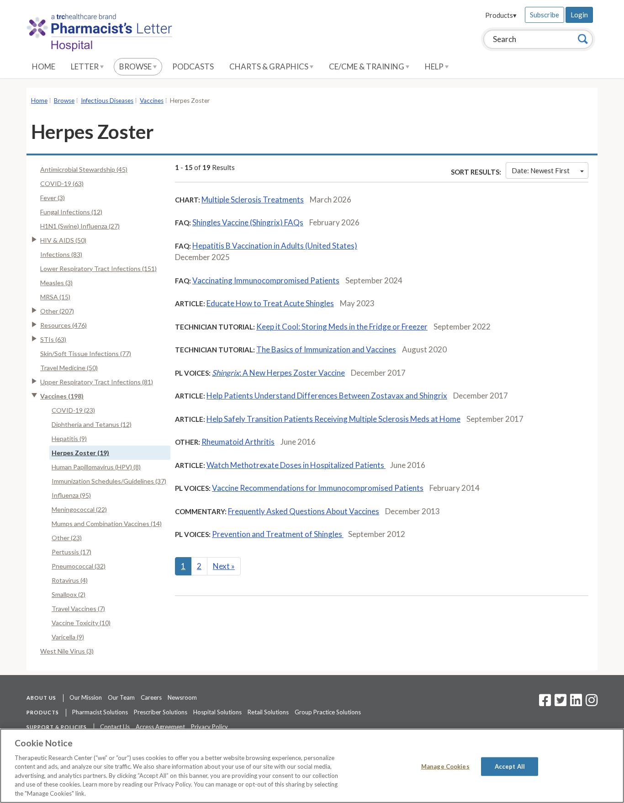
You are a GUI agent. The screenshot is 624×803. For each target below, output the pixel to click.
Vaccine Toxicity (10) (81, 623)
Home (43, 66)
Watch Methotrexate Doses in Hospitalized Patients (296, 465)
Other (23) (67, 538)
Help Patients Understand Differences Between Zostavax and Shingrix (326, 395)
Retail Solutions (268, 712)
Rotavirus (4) (70, 580)
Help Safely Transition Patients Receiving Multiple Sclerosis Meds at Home (333, 419)
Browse (136, 66)
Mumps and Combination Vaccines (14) (107, 523)
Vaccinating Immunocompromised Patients (265, 280)
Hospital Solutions (217, 712)
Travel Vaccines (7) (78, 608)
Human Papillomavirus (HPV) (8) (96, 467)
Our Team (121, 697)
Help (435, 66)
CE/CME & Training (367, 66)
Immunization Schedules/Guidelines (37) (109, 481)
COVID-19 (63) (62, 183)
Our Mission (85, 697)
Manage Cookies (445, 766)
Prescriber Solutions (160, 712)
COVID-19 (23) (73, 410)
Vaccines (152, 100)
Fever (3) (52, 198)
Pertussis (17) (71, 552)
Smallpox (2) (68, 594)
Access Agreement (160, 726)
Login (579, 15)
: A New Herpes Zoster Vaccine (278, 373)
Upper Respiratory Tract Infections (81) (96, 382)
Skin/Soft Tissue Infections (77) (85, 353)
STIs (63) (53, 339)
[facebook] (545, 703)
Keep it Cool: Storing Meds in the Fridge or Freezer (342, 326)
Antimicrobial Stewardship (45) (83, 169)
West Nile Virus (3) (67, 651)
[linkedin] (576, 703)
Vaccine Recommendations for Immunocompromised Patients (317, 488)
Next (224, 566)
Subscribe (544, 15)
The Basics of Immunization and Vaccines (326, 349)
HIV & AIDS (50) (63, 240)
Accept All (510, 766)
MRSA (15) (55, 297)
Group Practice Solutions (328, 712)
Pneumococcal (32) (79, 566)
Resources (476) (63, 325)
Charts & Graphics (269, 66)
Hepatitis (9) (69, 438)
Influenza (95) (71, 495)
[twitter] (559, 703)
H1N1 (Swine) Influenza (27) (80, 226)
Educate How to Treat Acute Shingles (270, 303)
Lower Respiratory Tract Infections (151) (98, 268)
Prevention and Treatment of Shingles (278, 534)
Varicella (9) (68, 637)
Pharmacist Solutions (100, 712)
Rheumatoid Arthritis (238, 442)
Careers (151, 697)
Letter (85, 66)
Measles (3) (56, 283)
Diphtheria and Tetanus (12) (92, 424)
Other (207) (57, 311)
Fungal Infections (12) (71, 212)
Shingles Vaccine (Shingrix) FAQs (247, 222)
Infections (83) (61, 254)
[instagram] (592, 703)
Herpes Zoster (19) (80, 453)
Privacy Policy (209, 726)
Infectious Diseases (107, 100)
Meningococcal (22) (79, 509)
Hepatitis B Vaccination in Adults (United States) (274, 245)
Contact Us (115, 726)
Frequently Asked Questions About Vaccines (303, 511)
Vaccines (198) (62, 396)
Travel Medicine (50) (69, 368)
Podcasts (193, 66)
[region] (312, 766)
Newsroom (182, 697)
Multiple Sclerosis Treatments (252, 199)
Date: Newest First (541, 170)
